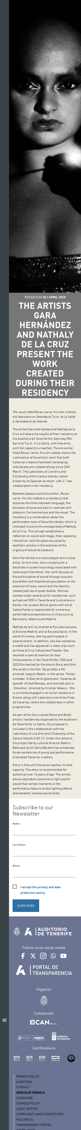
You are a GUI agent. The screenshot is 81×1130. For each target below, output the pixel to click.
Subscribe (24, 1098)
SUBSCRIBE (26, 905)
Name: (16, 823)
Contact (23, 1087)
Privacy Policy (27, 1076)
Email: (16, 865)
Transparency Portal (34, 1125)
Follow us (24, 1119)
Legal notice (26, 1109)
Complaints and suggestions (39, 1114)
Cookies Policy (28, 1103)
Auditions (24, 1082)
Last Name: (19, 844)
